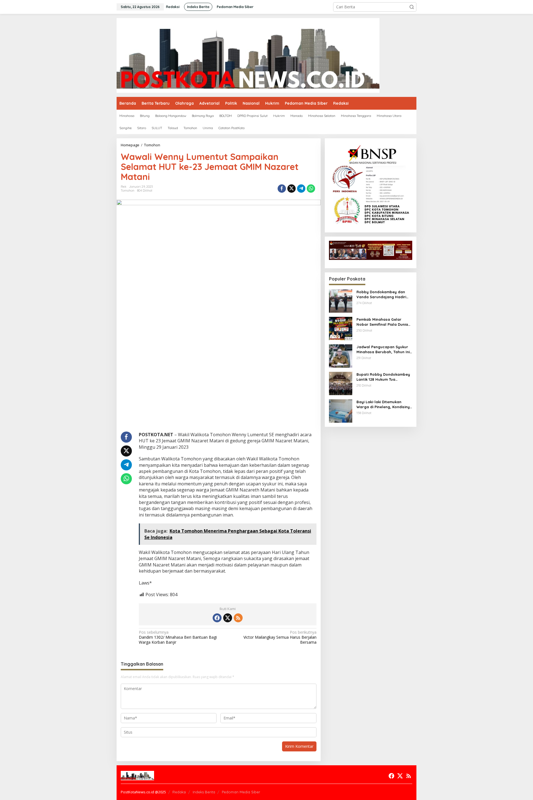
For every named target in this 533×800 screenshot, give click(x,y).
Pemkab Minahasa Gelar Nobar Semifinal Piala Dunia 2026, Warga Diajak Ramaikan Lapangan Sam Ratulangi (384, 322)
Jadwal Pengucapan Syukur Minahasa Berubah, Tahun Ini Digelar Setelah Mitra (383, 349)
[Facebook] (217, 617)
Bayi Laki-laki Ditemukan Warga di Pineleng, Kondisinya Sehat (384, 404)
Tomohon (127, 190)
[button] (411, 7)
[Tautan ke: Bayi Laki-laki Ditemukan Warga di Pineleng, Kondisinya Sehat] (340, 410)
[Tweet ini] (291, 188)
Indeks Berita (204, 792)
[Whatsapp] (311, 188)
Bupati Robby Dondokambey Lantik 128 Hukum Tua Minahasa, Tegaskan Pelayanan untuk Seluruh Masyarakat (383, 377)
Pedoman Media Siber (241, 792)
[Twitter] (227, 617)
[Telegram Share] (301, 188)
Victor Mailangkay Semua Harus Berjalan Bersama (279, 637)
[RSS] (238, 617)
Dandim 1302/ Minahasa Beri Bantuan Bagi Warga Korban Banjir (178, 637)
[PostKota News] (248, 54)
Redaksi (179, 792)
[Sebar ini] (282, 188)
